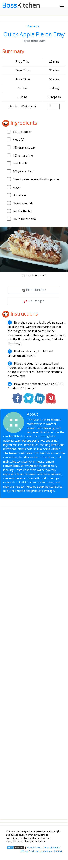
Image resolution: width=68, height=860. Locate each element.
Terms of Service (51, 847)
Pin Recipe (35, 301)
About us (47, 851)
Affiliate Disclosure (30, 851)
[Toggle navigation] (62, 6)
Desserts (33, 26)
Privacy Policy (33, 847)
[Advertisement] (34, 660)
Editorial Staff (51, 414)
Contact (58, 851)
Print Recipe (35, 289)
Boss (21, 5)
